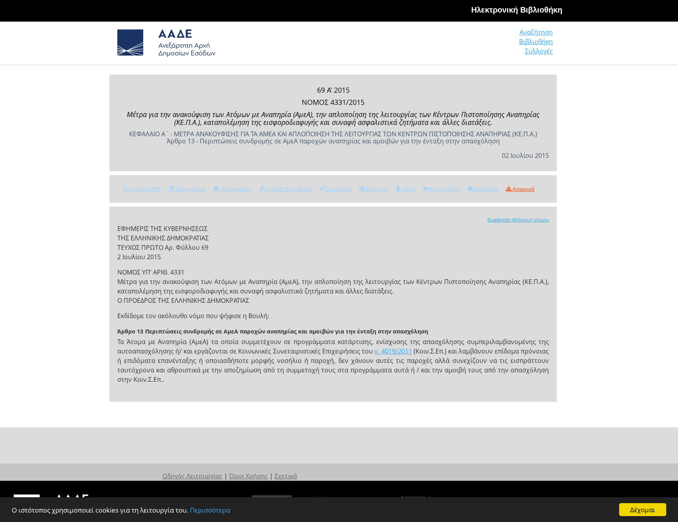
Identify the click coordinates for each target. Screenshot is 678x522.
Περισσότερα (210, 510)
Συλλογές (539, 51)
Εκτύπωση (485, 188)
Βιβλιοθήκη (536, 41)
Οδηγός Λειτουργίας (192, 476)
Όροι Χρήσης (248, 476)
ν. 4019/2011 (393, 351)
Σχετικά (286, 476)
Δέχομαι (642, 509)
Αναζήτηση (536, 32)
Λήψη (408, 188)
